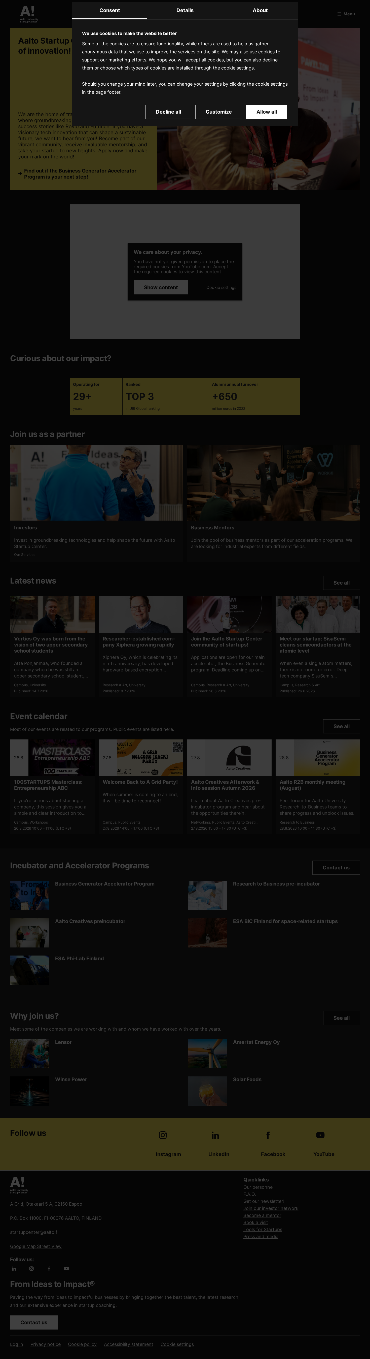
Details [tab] (185, 10)
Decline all (168, 112)
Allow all (266, 112)
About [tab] (260, 10)
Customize (219, 112)
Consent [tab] (109, 10)
